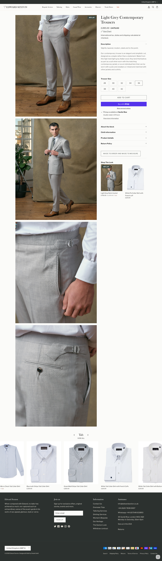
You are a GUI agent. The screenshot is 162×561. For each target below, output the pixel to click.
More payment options (123, 108)
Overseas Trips (99, 507)
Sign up (59, 520)
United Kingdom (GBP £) (149, 2)
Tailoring (59, 7)
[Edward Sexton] (15, 7)
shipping (126, 35)
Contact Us (97, 504)
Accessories (88, 7)
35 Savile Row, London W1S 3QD (131, 517)
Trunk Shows (109, 7)
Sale (118, 7)
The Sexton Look (100, 525)
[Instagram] (65, 526)
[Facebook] (58, 526)
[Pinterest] (69, 526)
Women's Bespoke (100, 518)
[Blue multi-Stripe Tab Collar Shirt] (44, 462)
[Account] (148, 7)
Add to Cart (123, 98)
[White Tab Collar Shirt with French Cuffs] (118, 462)
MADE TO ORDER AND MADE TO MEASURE (120, 153)
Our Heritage (98, 521)
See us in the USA (125, 524)
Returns (121, 529)
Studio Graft (35, 553)
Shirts (67, 7)
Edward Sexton (14, 553)
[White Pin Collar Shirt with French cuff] (136, 177)
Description (106, 44)
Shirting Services (99, 514)
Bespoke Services (47, 7)
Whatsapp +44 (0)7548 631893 (130, 513)
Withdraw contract (100, 528)
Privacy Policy (144, 553)
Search (105, 553)
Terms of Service (133, 553)
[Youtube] (62, 526)
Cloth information (108, 132)
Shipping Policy (114, 553)
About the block (107, 127)
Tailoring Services (100, 511)
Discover (98, 7)
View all (81, 438)
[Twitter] (55, 526)
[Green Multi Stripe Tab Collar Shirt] (81, 462)
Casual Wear (77, 7)
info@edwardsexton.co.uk (128, 504)
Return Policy (106, 144)
